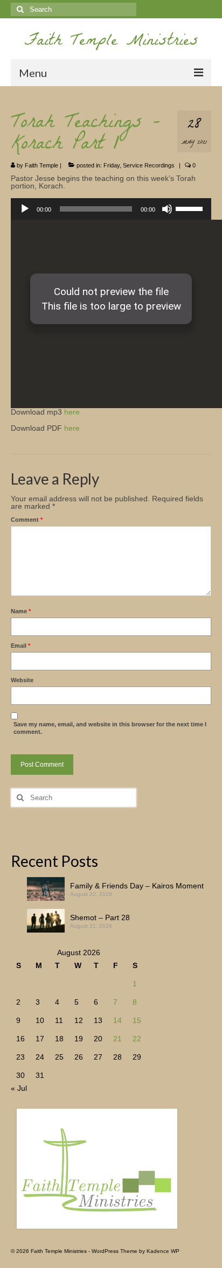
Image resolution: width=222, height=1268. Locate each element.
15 (137, 1020)
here (72, 412)
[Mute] (167, 209)
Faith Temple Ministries (111, 42)
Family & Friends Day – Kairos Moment (137, 885)
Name (21, 611)
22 (137, 1038)
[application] (111, 209)
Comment (27, 519)
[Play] (24, 209)
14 (117, 1020)
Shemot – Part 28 (100, 917)
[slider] (191, 208)
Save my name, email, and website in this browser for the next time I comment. (109, 728)
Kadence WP (163, 1251)
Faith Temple (41, 165)
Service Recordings (149, 165)
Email (20, 645)
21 (117, 1038)
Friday (111, 165)
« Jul (19, 1088)
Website (22, 680)
